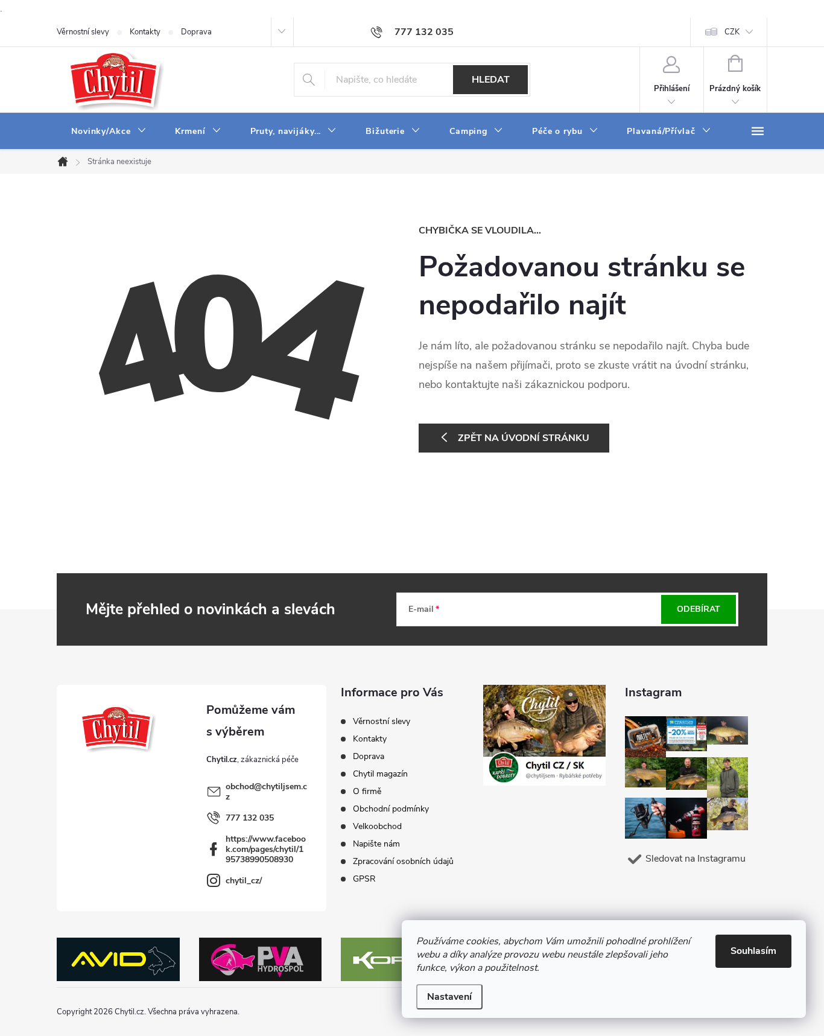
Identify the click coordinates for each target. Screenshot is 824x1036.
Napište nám (376, 844)
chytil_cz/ (244, 880)
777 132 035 (250, 818)
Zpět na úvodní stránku (523, 438)
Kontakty (145, 32)
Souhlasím (753, 951)
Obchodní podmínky (391, 809)
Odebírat (698, 609)
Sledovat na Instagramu (695, 858)
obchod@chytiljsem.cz (266, 791)
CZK (732, 32)
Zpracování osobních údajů (403, 861)
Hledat (491, 79)
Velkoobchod (377, 826)
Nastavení (449, 996)
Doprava (196, 32)
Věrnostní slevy (83, 32)
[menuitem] (108, 131)
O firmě (367, 791)
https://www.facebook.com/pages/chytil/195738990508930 (266, 849)
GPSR (364, 879)
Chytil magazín (380, 774)
